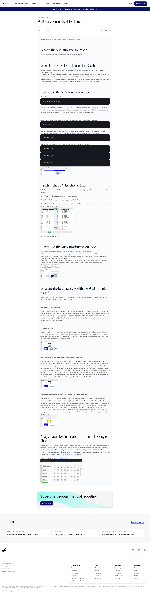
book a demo (64, 458)
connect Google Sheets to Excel (66, 454)
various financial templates (59, 450)
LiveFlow (49, 448)
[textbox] (75, 101)
